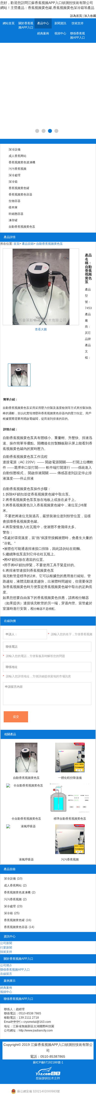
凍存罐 (13, 220)
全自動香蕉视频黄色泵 (26, 818)
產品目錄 (28, 243)
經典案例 (43, 33)
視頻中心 (60, 33)
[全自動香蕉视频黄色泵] (26, 798)
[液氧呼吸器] (26, 839)
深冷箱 (13, 181)
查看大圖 (41, 329)
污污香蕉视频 (17, 169)
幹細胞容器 (16, 214)
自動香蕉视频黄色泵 (22, 226)
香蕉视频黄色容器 (20, 194)
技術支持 (77, 23)
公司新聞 (6, 943)
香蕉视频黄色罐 (19, 188)
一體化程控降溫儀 (70, 778)
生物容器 (14, 201)
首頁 (16, 243)
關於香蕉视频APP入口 (25, 25)
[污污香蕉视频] (70, 839)
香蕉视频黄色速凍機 (22, 162)
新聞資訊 (60, 23)
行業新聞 (6, 947)
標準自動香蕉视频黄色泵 (70, 818)
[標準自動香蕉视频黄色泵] (70, 798)
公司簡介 (6, 965)
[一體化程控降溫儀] (70, 757)
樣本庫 (13, 207)
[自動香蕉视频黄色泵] (26, 757)
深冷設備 (14, 149)
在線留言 (6, 974)
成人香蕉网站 (17, 156)
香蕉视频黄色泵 (22, 457)
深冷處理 (14, 175)
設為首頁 (76, 16)
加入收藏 (90, 16)
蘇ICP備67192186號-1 (48, 1062)
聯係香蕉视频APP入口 (77, 35)
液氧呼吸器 (26, 859)
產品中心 (43, 23)
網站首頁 (9, 23)
